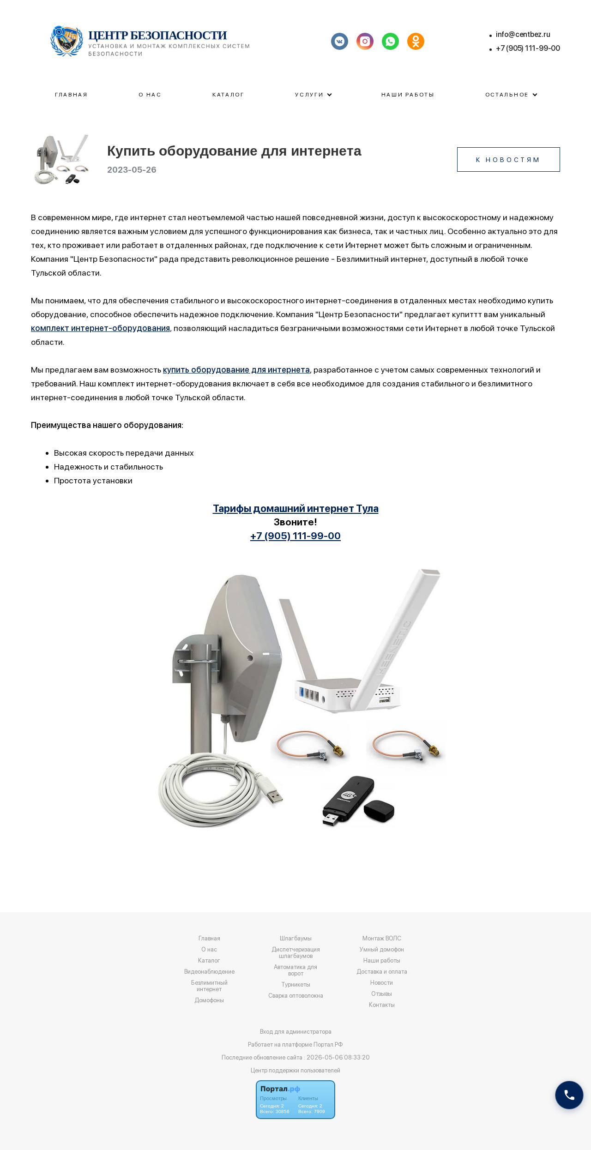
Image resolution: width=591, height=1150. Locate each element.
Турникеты (295, 984)
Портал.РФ (328, 1044)
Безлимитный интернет (209, 986)
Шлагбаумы (296, 938)
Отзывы (381, 994)
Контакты (382, 1005)
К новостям (508, 159)
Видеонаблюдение (209, 972)
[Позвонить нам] (569, 1095)
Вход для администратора (296, 1031)
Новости (381, 983)
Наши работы (408, 94)
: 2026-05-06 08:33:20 (337, 1057)
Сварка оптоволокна (295, 996)
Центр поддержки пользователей (295, 1070)
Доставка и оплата (381, 972)
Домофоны (209, 1000)
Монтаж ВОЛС (381, 938)
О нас (150, 94)
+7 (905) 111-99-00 (528, 48)
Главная (71, 94)
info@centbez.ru (523, 34)
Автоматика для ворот (295, 970)
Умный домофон (382, 949)
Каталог (228, 94)
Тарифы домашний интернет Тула (296, 508)
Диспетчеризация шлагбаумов (295, 952)
